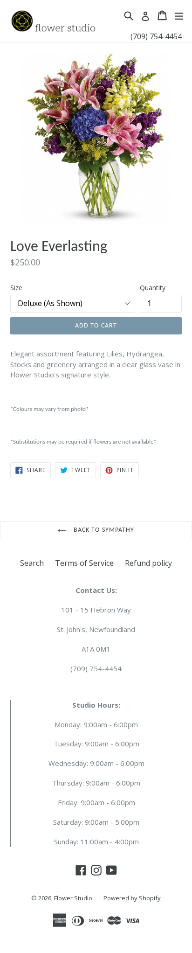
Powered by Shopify (132, 898)
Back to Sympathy (102, 530)
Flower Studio (73, 898)
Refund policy (148, 563)
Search (32, 563)
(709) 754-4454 (156, 36)
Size (16, 287)
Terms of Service (84, 563)
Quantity (152, 287)
